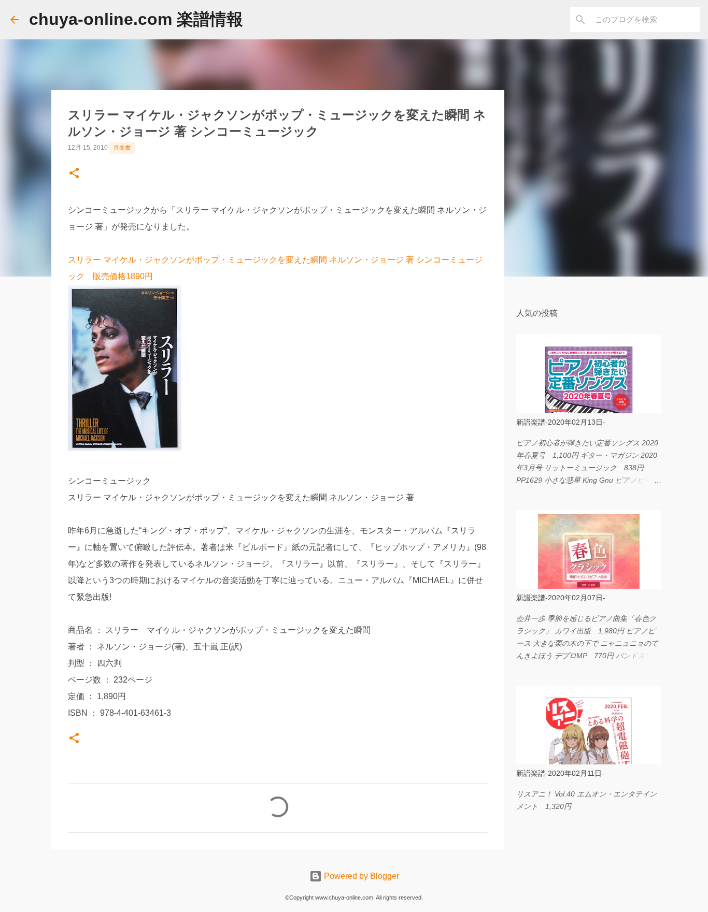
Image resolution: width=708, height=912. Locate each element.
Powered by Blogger (360, 876)
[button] (74, 174)
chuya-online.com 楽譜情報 (136, 19)
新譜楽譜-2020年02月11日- (560, 773)
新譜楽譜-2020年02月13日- (560, 422)
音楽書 (122, 147)
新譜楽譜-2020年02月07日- (560, 597)
